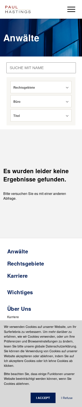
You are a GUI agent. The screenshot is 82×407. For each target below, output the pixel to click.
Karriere (13, 317)
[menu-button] (71, 9)
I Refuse (67, 398)
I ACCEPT (43, 398)
